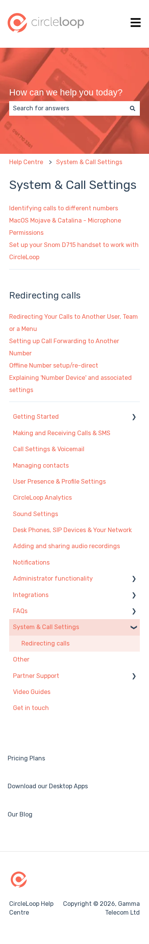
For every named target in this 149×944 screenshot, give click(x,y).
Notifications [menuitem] (31, 562)
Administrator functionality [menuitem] (53, 578)
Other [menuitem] (21, 659)
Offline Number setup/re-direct (53, 365)
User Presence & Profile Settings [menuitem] (59, 481)
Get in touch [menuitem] (31, 708)
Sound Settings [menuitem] (35, 514)
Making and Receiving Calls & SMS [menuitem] (61, 433)
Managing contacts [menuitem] (41, 465)
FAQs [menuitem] (20, 611)
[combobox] (67, 108)
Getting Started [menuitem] (36, 416)
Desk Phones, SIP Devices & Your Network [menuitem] (72, 530)
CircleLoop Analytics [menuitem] (42, 497)
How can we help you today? (66, 92)
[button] (134, 417)
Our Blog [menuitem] (20, 814)
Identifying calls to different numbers (63, 208)
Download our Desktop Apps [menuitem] (48, 786)
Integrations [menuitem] (31, 595)
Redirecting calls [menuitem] (45, 643)
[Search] (132, 108)
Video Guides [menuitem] (31, 691)
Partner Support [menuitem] (36, 675)
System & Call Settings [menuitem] (46, 627)
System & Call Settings (89, 162)
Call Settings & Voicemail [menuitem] (48, 449)
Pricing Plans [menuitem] (26, 758)
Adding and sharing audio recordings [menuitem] (66, 546)
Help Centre (26, 162)
